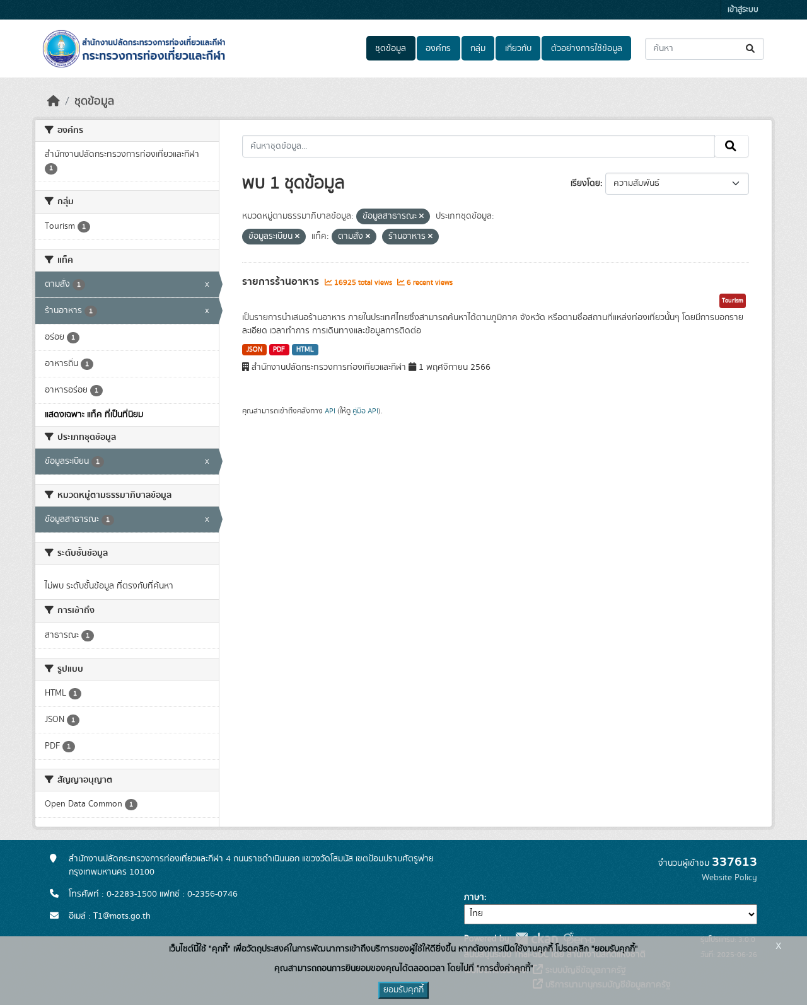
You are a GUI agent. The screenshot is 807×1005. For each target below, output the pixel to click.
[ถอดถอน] (421, 217)
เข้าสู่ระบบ (743, 10)
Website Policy (729, 877)
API (330, 410)
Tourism (732, 300)
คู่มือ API (365, 410)
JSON (254, 350)
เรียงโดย (585, 183)
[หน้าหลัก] (53, 101)
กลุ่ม (477, 48)
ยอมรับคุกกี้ (403, 990)
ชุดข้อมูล (390, 48)
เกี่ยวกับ (518, 48)
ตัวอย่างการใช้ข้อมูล (586, 48)
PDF (279, 350)
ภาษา (474, 897)
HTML (305, 350)
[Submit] (751, 49)
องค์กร (438, 48)
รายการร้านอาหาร (282, 281)
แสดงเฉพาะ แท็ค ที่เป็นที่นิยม (94, 414)
